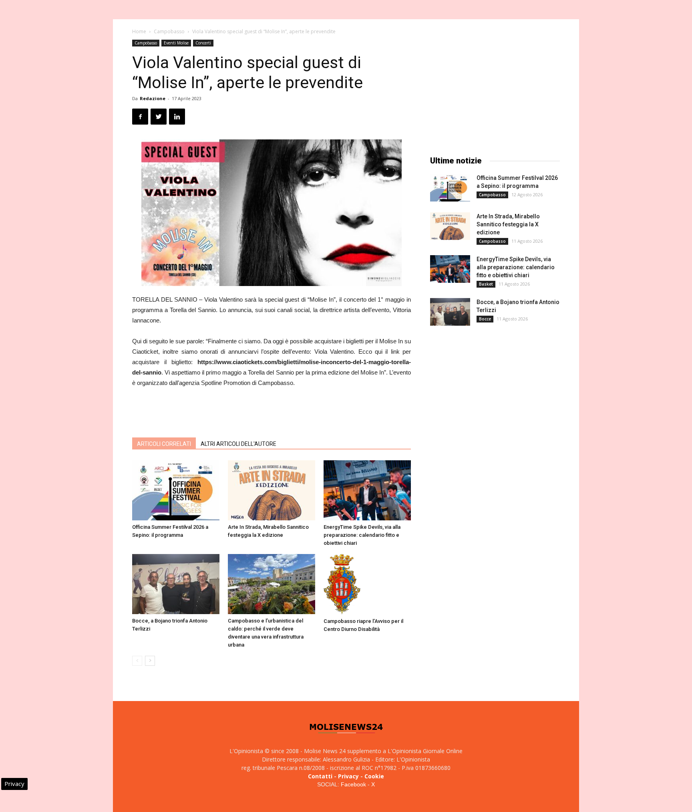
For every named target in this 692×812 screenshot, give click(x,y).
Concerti (203, 43)
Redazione (152, 98)
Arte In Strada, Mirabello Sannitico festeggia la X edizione (508, 224)
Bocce (485, 319)
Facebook (353, 784)
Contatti (320, 776)
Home (139, 31)
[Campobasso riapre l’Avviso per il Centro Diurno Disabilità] (367, 584)
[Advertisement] (271, 411)
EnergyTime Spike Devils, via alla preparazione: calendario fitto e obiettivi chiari (362, 535)
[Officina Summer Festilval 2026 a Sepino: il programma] (175, 490)
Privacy (348, 776)
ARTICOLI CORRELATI (164, 444)
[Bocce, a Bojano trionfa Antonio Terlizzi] (175, 584)
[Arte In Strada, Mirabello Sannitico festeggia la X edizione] (271, 490)
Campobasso (169, 31)
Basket (486, 284)
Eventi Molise (176, 43)
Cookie (374, 776)
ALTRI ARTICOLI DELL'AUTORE (238, 444)
